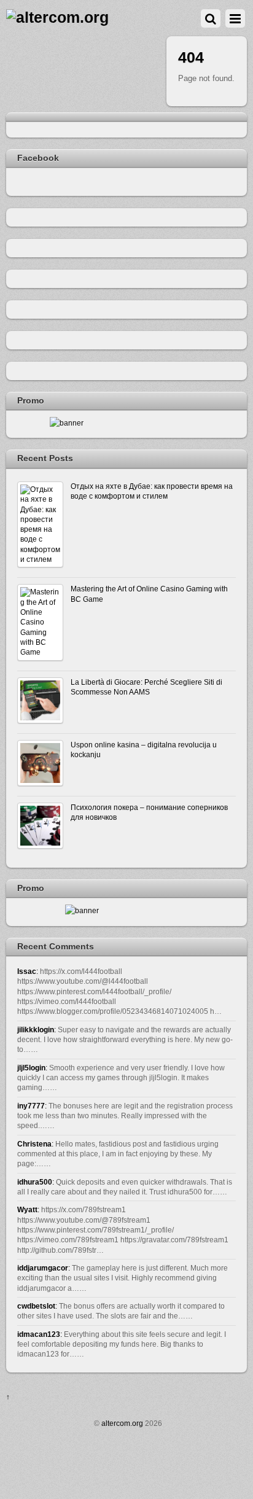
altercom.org (122, 1423)
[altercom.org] (57, 17)
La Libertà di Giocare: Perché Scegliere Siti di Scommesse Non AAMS (146, 687)
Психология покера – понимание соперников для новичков (149, 812)
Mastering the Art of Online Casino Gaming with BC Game (149, 593)
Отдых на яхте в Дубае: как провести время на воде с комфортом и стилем (152, 491)
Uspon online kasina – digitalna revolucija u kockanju (144, 749)
